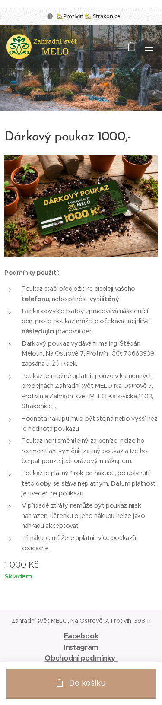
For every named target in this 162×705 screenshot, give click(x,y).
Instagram (81, 647)
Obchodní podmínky (80, 658)
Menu (149, 46)
